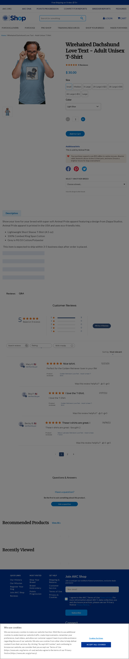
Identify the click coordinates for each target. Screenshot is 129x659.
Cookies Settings (96, 638)
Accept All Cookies (96, 645)
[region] (64, 641)
